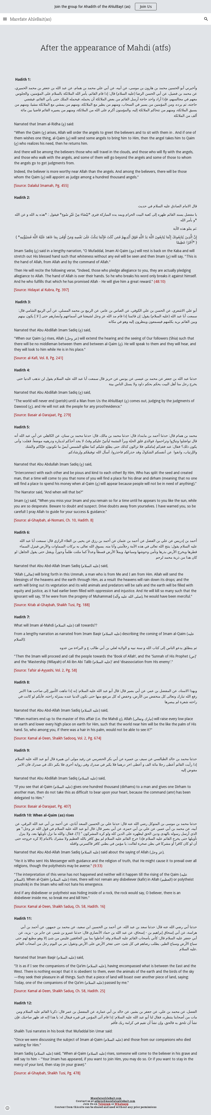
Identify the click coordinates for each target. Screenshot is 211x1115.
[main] (105, 47)
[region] (105, 6)
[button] (5, 19)
